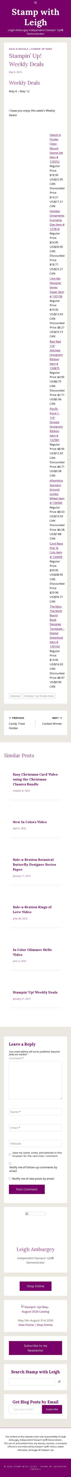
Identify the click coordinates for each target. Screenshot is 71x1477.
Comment (16, 1058)
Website (15, 1143)
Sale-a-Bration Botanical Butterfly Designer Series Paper (34, 864)
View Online (26, 1325)
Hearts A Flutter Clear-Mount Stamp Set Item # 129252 (56, 148)
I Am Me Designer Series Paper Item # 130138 (57, 287)
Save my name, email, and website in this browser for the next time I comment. (37, 1154)
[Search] (59, 1381)
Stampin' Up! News (41, 49)
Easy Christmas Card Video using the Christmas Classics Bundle (35, 779)
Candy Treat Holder (17, 723)
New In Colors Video (30, 822)
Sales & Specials (18, 49)
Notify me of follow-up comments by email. (33, 1169)
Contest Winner (52, 720)
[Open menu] (36, 2)
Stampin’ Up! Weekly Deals (35, 992)
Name (15, 1112)
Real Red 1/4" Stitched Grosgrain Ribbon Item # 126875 (56, 355)
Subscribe (52, 1409)
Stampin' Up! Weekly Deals (39, 696)
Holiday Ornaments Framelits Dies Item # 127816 (57, 220)
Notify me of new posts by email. (33, 1178)
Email (15, 1128)
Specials (15, 696)
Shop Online (45, 1325)
